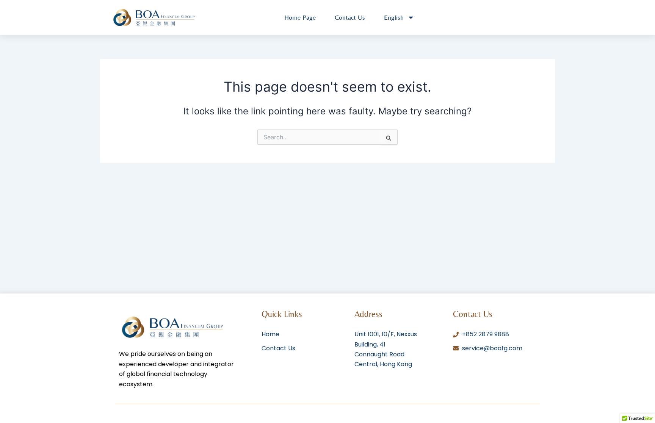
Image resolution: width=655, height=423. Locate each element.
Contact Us (350, 17)
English (394, 17)
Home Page (300, 17)
